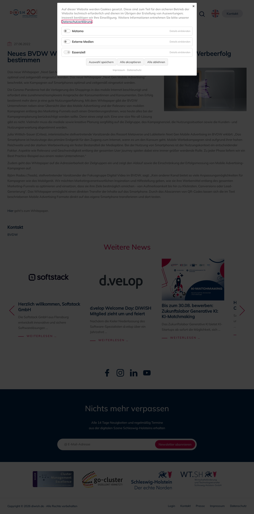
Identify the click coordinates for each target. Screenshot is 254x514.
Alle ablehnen (156, 62)
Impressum (119, 70)
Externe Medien (83, 41)
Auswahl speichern (101, 62)
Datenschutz (134, 70)
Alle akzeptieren (130, 62)
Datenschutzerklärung (77, 21)
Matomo (77, 31)
